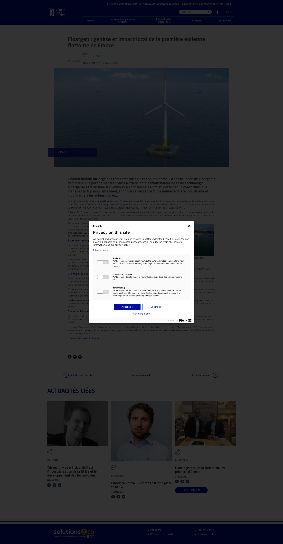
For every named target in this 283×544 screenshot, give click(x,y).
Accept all (127, 306)
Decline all (156, 306)
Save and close (141, 313)
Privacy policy (100, 250)
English (97, 226)
